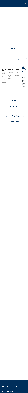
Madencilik (4, 58)
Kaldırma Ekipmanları (16, 110)
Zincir (12, 109)
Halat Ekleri (7, 109)
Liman (4, 51)
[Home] (5, 3)
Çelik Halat (3, 109)
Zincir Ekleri (12, 115)
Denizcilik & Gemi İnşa (17, 59)
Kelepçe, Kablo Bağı (20, 116)
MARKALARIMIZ (14, 122)
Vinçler (24, 109)
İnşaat (23, 51)
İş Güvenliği (3, 116)
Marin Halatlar (24, 116)
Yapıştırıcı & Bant (7, 116)
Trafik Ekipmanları (16, 116)
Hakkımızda (23, 89)
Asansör (10, 51)
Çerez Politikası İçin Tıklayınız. (5, 388)
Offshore (10, 58)
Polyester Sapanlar (20, 110)
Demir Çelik (17, 51)
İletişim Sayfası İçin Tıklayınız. (18, 388)
